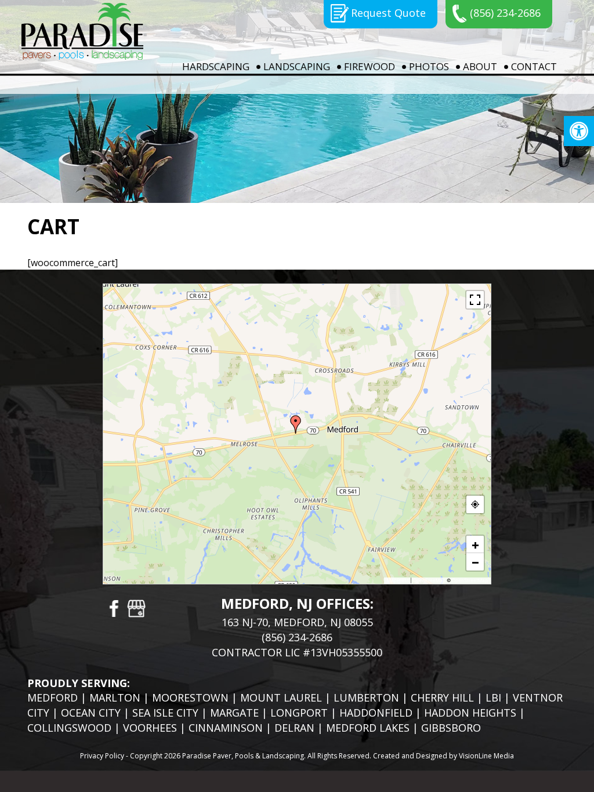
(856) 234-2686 (505, 13)
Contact (534, 66)
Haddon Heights (470, 713)
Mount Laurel (281, 697)
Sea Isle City (165, 713)
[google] (136, 607)
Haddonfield (375, 713)
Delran (294, 728)
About (480, 66)
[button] (579, 131)
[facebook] (113, 607)
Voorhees (150, 728)
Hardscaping (215, 66)
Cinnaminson (226, 728)
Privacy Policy (102, 756)
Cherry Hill (442, 697)
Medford (52, 697)
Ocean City (91, 713)
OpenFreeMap (429, 580)
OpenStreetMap (470, 580)
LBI (493, 697)
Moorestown (190, 697)
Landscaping (296, 66)
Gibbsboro (451, 728)
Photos (429, 66)
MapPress (398, 580)
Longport (299, 713)
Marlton (114, 697)
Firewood (369, 66)
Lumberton (366, 697)
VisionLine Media (486, 756)
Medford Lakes (368, 728)
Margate (234, 713)
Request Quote (388, 13)
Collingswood (69, 728)
